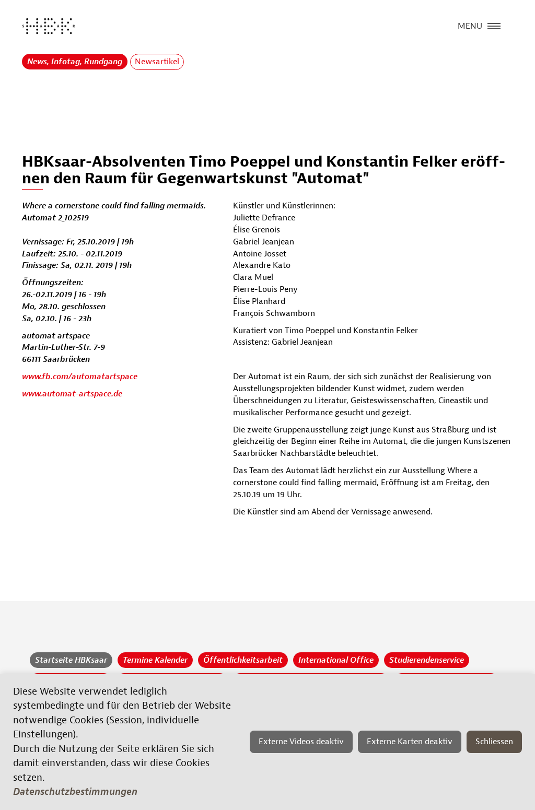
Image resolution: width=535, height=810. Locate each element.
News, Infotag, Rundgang (74, 61)
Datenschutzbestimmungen (75, 791)
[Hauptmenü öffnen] (494, 25)
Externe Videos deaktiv (301, 741)
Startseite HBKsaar (71, 660)
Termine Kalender (155, 660)
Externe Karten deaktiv (409, 741)
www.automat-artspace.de (72, 394)
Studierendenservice (426, 660)
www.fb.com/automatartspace (79, 376)
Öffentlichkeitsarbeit (243, 660)
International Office (336, 660)
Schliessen (494, 741)
